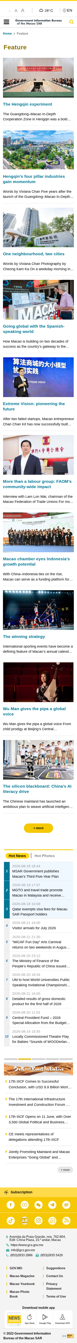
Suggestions (55, 1268)
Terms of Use (56, 1296)
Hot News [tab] (17, 856)
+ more (65, 1169)
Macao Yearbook (22, 1284)
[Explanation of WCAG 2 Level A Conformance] (68, 1335)
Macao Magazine (22, 1276)
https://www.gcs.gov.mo (27, 1245)
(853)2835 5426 (51, 1255)
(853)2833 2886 (21, 1255)
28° (49, 10)
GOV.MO (16, 1268)
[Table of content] (5, 22)
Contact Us (54, 1276)
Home (7, 33)
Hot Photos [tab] (45, 856)
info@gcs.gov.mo (23, 1250)
